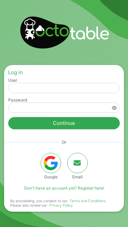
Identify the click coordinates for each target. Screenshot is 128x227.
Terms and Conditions (87, 201)
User (12, 80)
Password (17, 99)
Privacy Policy (61, 205)
